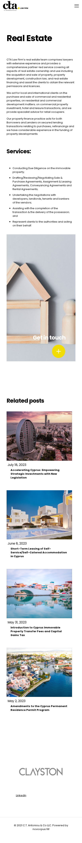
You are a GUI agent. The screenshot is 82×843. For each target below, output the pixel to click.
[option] (41, 772)
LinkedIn (21, 795)
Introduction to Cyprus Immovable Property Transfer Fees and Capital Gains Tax (36, 631)
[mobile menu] (76, 6)
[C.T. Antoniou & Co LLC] (15, 6)
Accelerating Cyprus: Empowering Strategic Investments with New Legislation (35, 473)
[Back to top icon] (74, 835)
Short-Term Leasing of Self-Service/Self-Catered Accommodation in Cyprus (39, 552)
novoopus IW (41, 829)
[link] (58, 351)
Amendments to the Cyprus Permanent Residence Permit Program (39, 708)
